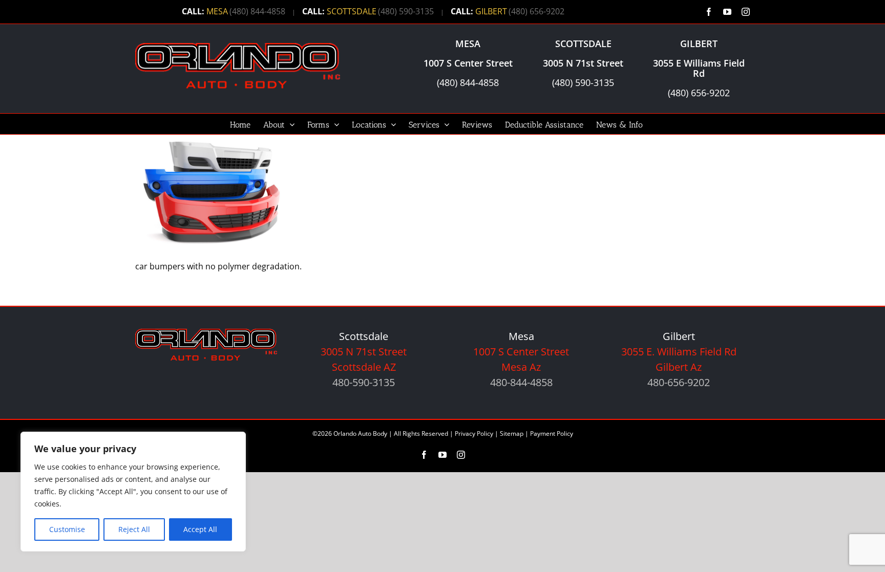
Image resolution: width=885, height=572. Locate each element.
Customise (67, 529)
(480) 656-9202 (536, 11)
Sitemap (511, 433)
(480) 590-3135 (406, 11)
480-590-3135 (363, 382)
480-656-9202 (678, 382)
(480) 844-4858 (257, 11)
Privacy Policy (474, 433)
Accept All (200, 529)
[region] (133, 492)
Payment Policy (551, 433)
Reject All (134, 529)
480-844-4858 (521, 382)
